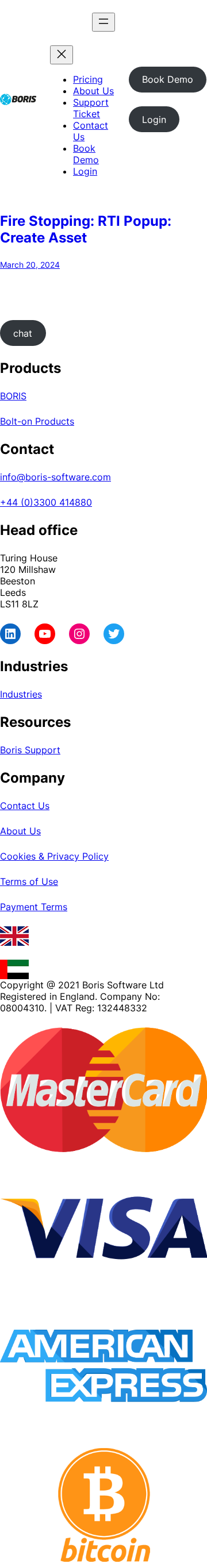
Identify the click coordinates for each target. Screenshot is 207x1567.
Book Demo (167, 79)
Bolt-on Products (37, 421)
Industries (21, 694)
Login (154, 119)
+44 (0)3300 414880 (46, 502)
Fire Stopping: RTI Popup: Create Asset (85, 229)
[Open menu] (103, 22)
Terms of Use (29, 881)
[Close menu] (61, 54)
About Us (20, 831)
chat (22, 333)
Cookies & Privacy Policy (54, 856)
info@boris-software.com (55, 477)
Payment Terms (33, 907)
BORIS (13, 396)
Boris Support (30, 750)
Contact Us (24, 805)
